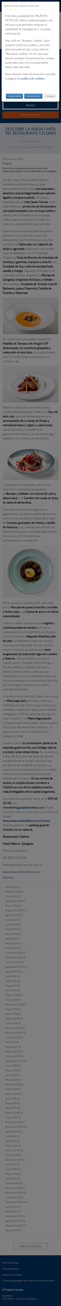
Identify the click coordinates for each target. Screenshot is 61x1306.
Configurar (50, 96)
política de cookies (32, 78)
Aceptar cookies (14, 96)
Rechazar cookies (33, 96)
